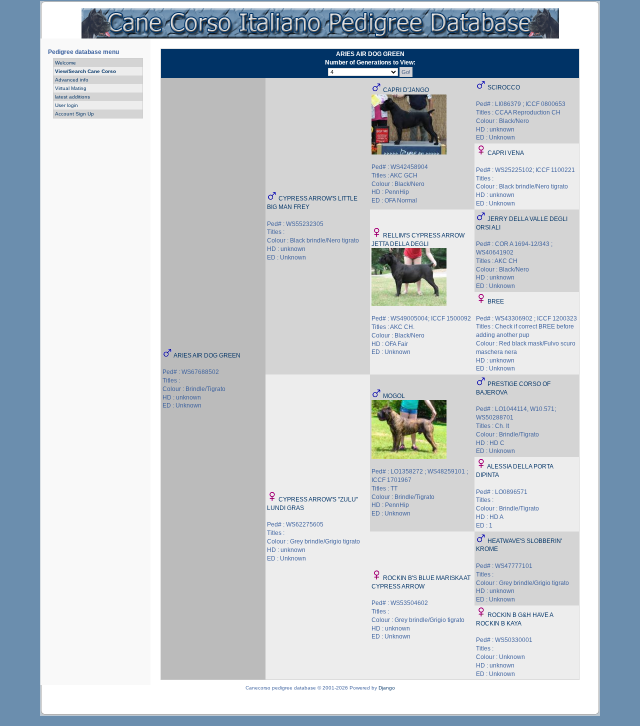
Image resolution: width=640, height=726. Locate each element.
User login (66, 105)
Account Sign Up (74, 113)
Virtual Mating (70, 88)
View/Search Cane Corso (85, 71)
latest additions (72, 97)
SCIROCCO (504, 87)
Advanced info (71, 79)
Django (386, 687)
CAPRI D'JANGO (406, 90)
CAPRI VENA (506, 153)
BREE (496, 301)
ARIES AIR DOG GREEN (207, 355)
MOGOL (394, 396)
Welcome (65, 63)
